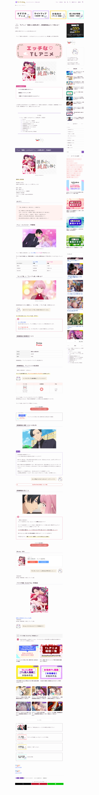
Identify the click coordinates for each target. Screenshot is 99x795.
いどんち (68, 304)
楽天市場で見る (32, 561)
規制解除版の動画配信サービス (28, 123)
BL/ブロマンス (69, 159)
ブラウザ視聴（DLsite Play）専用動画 (29, 131)
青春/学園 (68, 177)
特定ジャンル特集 (71, 133)
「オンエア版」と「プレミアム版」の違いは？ (31, 122)
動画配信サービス (71, 142)
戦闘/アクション (69, 173)
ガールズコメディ (70, 161)
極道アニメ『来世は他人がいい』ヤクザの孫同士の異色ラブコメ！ (41, 727)
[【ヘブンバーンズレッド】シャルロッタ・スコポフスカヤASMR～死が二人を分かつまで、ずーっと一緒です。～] (75, 312)
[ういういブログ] (20, 2)
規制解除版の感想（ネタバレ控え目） (29, 126)
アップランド (69, 338)
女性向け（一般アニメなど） (33, 747)
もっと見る (39, 720)
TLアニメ (21, 778)
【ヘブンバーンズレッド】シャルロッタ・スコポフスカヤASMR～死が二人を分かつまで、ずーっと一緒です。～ (75, 320)
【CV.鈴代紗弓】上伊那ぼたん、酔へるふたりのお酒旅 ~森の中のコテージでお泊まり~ (75, 271)
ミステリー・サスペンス (71, 167)
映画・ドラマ (70, 147)
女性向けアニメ (71, 131)
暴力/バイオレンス (77, 173)
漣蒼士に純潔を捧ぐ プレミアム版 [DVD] (36, 558)
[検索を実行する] (83, 152)
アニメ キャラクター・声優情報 (29, 120)
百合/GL (68, 175)
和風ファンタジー (70, 171)
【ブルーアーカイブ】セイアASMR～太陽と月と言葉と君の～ (75, 287)
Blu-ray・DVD (25, 130)
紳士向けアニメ (71, 129)
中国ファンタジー (70, 169)
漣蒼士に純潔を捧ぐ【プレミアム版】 (24, 618)
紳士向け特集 (30, 756)
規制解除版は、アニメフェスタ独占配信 (30, 125)
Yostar (68, 289)
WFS (68, 321)
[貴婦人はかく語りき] (75, 297)
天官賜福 (75, 171)
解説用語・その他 (71, 140)
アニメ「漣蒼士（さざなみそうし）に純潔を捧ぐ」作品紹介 (33, 117)
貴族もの (78, 175)
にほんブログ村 (18, 767)
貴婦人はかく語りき (70, 303)
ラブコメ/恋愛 (79, 167)
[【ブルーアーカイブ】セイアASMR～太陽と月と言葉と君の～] (75, 280)
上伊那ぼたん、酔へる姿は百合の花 (72, 272)
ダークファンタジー (79, 165)
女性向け (80, 171)
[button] (23, 784)
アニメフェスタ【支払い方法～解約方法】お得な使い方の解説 (40, 416)
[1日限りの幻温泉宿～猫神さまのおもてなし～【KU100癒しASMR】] (75, 329)
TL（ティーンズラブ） (29, 778)
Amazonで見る (43, 561)
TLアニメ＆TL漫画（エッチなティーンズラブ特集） (38, 737)
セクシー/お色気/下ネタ (38, 778)
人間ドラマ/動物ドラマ (78, 169)
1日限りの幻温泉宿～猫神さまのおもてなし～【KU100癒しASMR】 (75, 337)
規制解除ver (45, 778)
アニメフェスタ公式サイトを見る (39, 409)
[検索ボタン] (82, 2)
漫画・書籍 (70, 145)
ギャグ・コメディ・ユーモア (72, 163)
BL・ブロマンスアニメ (72, 135)
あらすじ (24, 119)
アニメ (18, 778)
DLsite (81, 341)
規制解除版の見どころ (27, 128)
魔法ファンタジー (75, 177)
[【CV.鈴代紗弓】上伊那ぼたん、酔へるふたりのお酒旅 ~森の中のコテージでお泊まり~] (75, 263)
